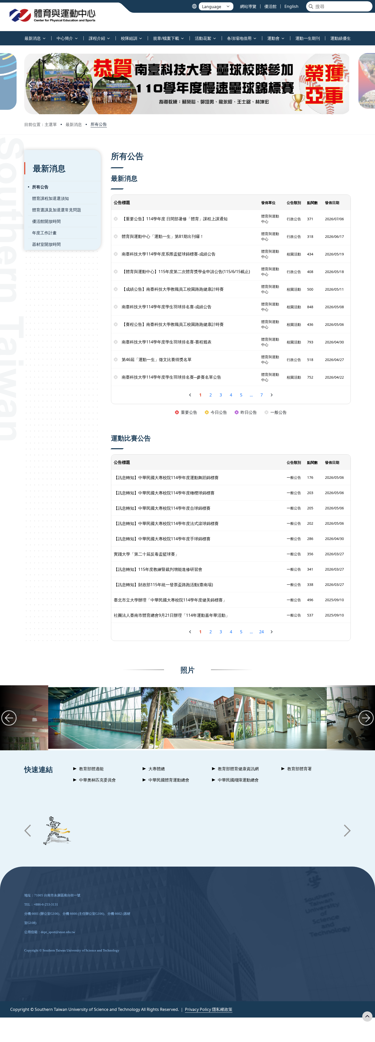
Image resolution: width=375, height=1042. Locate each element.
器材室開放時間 (46, 244)
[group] (94, 717)
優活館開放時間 (46, 221)
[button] (29, 83)
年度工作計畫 (44, 233)
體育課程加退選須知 (50, 198)
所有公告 (99, 124)
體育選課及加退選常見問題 (56, 210)
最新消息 (74, 124)
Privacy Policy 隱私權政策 (208, 1009)
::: (1, 35)
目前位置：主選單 (40, 124)
